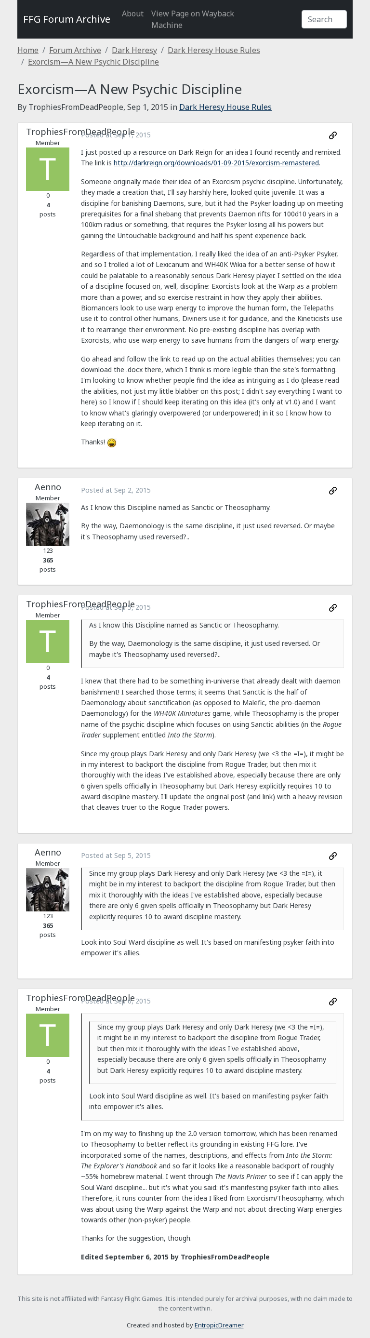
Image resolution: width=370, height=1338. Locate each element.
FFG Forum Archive (66, 19)
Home (28, 50)
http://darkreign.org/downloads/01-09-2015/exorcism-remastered (216, 162)
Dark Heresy (134, 50)
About (133, 13)
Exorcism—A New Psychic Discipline (93, 61)
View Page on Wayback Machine (192, 19)
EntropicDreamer (219, 1325)
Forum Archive (75, 50)
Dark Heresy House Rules (214, 50)
